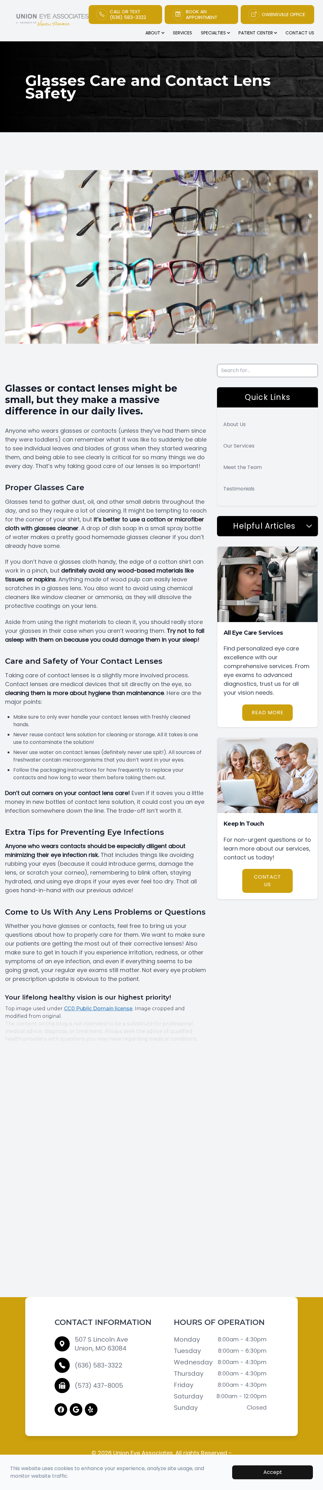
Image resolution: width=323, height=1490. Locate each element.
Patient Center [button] (255, 33)
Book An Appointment (201, 14)
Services (182, 33)
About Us (234, 424)
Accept (272, 1472)
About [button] (152, 33)
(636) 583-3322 (98, 1365)
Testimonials (239, 488)
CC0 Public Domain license (98, 1009)
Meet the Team (242, 467)
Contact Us (299, 33)
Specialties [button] (213, 33)
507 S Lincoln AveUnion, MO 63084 (101, 1344)
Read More (268, 712)
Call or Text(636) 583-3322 (128, 14)
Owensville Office (283, 14)
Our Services (239, 445)
